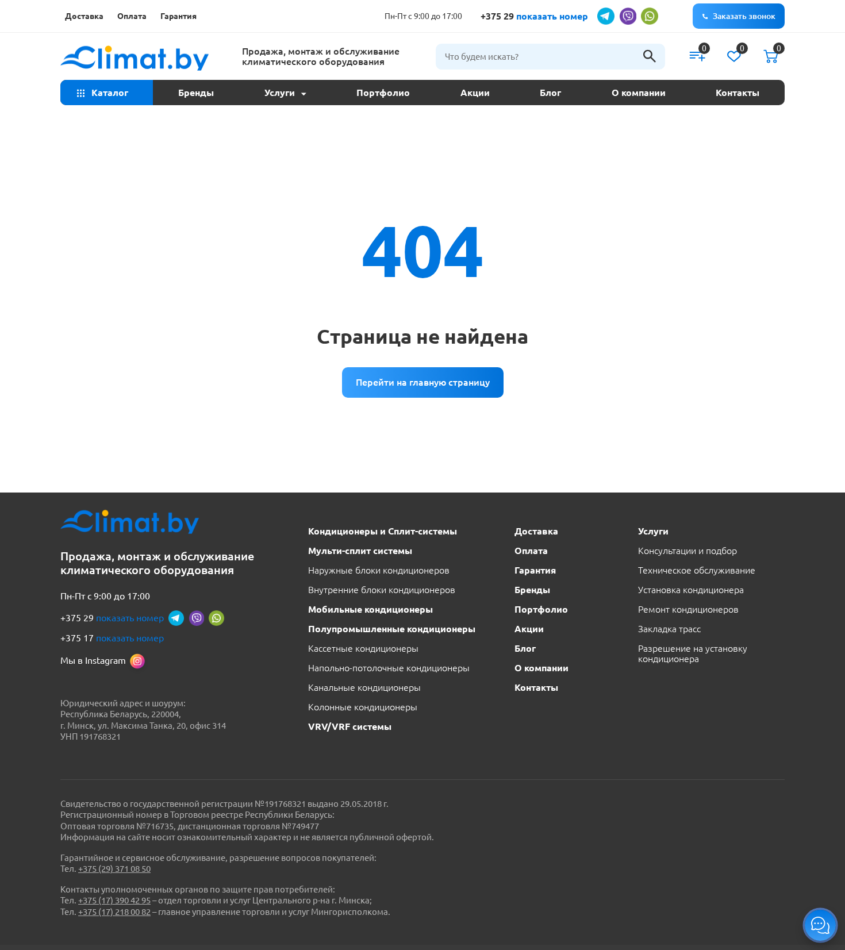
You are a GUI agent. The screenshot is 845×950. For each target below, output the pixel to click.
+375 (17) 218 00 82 (114, 912)
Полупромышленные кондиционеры (391, 629)
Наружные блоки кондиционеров (379, 570)
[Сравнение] (697, 56)
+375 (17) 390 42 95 (114, 900)
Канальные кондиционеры (364, 687)
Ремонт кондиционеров (688, 609)
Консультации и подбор (687, 550)
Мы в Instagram (93, 660)
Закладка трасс (669, 629)
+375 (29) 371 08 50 (114, 869)
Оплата (132, 16)
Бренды (196, 92)
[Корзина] (771, 56)
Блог (550, 92)
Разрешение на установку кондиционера (692, 653)
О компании (639, 92)
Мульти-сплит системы (360, 550)
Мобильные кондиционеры (370, 609)
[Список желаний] (734, 56)
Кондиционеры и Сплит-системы (382, 531)
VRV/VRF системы (349, 726)
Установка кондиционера (691, 589)
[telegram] (605, 16)
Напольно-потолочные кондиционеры (389, 668)
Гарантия (178, 16)
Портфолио (383, 92)
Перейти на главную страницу (423, 382)
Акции (475, 92)
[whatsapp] (649, 16)
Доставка (84, 16)
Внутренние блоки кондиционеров (381, 589)
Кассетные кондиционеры (363, 648)
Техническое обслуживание (696, 570)
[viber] (627, 16)
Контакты (737, 92)
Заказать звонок (744, 16)
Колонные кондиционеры (362, 707)
